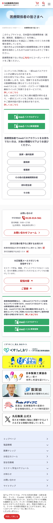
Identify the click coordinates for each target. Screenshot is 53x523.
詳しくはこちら (11, 92)
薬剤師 (26, 162)
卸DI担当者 (26, 185)
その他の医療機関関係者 (26, 177)
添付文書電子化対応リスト (14, 251)
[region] (26, 28)
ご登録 (24, 288)
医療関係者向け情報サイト (11, 28)
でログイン (23, 116)
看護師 (26, 169)
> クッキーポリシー (11, 511)
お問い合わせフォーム (25, 232)
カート (37, 5)
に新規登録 (23, 126)
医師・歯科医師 (26, 154)
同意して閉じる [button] (12, 517)
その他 (26, 192)
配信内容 (24, 280)
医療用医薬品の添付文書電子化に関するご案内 (23, 247)
